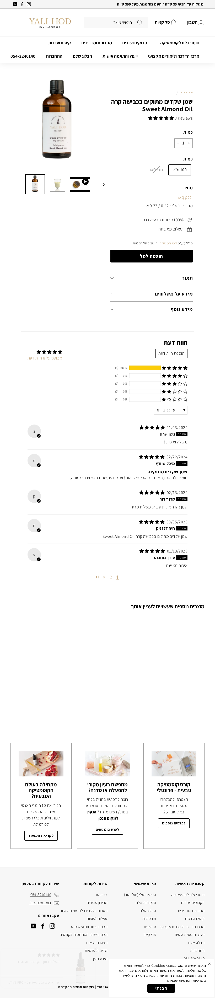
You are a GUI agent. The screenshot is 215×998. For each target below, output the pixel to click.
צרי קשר (149, 934)
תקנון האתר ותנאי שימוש (89, 926)
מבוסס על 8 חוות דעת (45, 358)
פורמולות (149, 918)
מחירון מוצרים (97, 902)
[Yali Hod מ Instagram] (52, 926)
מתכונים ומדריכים (97, 43)
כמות (188, 132)
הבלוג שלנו (82, 56)
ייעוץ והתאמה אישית (120, 56)
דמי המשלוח (168, 243)
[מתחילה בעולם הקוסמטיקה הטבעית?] (41, 763)
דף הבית (186, 92)
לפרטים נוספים (174, 823)
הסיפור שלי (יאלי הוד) (140, 894)
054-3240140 (22, 56)
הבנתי (161, 988)
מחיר (188, 188)
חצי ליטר (156, 170)
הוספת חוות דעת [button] (171, 353)
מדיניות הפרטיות (191, 980)
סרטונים (150, 926)
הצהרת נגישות (97, 942)
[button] (161, 118)
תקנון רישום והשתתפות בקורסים (84, 934)
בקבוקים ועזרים (136, 43)
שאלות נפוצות (97, 918)
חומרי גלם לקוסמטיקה (179, 43)
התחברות (54, 56)
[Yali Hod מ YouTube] (33, 926)
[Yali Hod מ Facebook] (43, 926)
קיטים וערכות (59, 43)
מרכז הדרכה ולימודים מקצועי (173, 56)
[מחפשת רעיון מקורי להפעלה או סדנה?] (107, 763)
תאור (187, 278)
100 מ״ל (180, 170)
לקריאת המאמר (41, 835)
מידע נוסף (182, 309)
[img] (152, 427)
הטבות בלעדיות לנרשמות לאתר (84, 910)
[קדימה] (101, 184)
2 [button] (111, 577)
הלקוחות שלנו (146, 902)
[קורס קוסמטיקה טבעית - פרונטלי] (174, 763)
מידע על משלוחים (174, 294)
